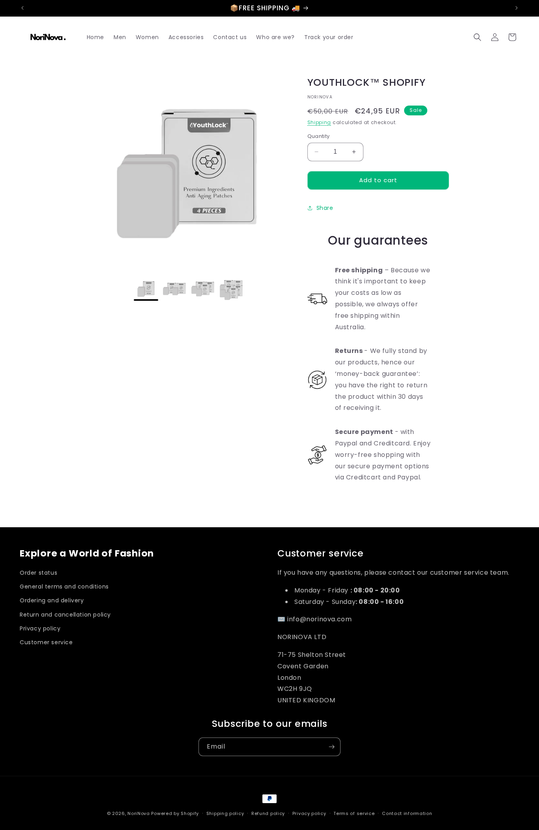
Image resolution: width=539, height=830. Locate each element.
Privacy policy (40, 628)
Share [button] (324, 208)
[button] (477, 37)
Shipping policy (225, 813)
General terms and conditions (64, 586)
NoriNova (138, 813)
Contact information (407, 813)
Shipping (319, 122)
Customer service (46, 642)
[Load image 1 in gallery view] (146, 289)
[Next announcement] (516, 7)
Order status (38, 573)
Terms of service (353, 813)
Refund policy (268, 813)
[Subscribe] (331, 747)
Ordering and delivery (52, 600)
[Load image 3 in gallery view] (203, 289)
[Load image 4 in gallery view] (231, 289)
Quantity (318, 136)
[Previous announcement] (22, 7)
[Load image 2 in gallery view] (174, 289)
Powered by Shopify (175, 813)
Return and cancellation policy (65, 615)
